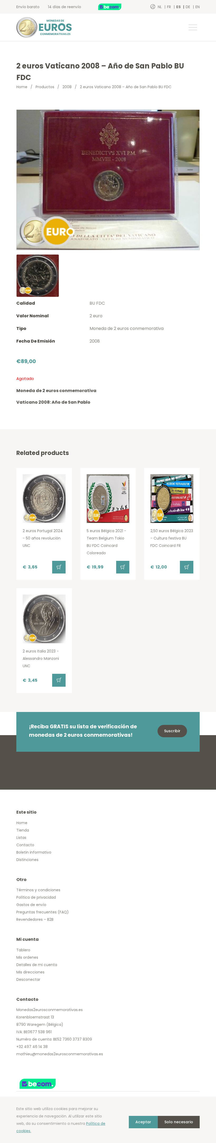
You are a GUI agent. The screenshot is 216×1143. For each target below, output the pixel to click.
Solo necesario (178, 1122)
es (178, 6)
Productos (45, 87)
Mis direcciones (30, 972)
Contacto (25, 845)
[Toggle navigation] (192, 27)
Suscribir (172, 731)
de (188, 6)
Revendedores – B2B (34, 919)
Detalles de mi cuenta (36, 964)
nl (160, 6)
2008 (67, 87)
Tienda (22, 830)
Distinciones (27, 859)
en (197, 6)
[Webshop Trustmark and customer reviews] (115, 7)
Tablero (23, 950)
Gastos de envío (31, 904)
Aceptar (143, 1122)
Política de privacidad (36, 897)
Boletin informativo (33, 852)
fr (169, 6)
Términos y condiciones (38, 890)
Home (21, 87)
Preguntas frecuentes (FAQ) (42, 912)
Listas (21, 837)
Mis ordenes (27, 957)
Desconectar (28, 979)
